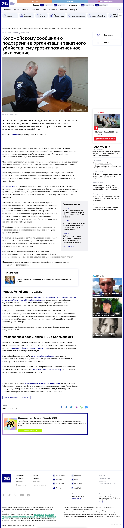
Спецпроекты (69, 1)
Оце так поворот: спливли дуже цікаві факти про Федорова (106, 314)
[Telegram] (66, 407)
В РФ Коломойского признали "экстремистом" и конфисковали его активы (43, 280)
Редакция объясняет (77, 487)
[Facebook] (61, 407)
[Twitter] (71, 407)
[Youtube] (21, 495)
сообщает (14, 134)
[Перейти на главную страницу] (5, 3)
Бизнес (16, 9)
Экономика (6, 9)
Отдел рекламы (104, 478)
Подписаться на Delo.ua (106, 139)
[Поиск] (116, 9)
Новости (63, 9)
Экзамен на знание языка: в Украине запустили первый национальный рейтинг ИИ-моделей (73, 214)
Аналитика (60, 483)
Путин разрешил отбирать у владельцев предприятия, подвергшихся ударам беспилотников (73, 226)
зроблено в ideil (116, 525)
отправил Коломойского (43, 356)
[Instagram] (28, 495)
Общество (53, 9)
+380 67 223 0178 (78, 496)
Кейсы (76, 479)
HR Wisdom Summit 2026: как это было (106, 133)
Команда (102, 475)
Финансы (25, 9)
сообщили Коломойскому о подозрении (30, 348)
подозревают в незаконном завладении (42, 383)
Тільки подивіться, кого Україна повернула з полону (106, 294)
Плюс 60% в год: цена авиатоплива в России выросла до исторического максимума (106, 198)
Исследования (61, 488)
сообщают (10, 186)
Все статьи (108, 42)
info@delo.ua (103, 502)
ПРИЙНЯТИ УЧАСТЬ (30, 430)
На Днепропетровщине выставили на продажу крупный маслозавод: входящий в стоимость (71, 239)
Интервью (78, 483)
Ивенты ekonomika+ (40, 485)
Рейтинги (34, 1)
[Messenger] (86, 407)
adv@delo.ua (76, 498)
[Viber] (76, 407)
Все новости (68, 246)
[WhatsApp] (81, 407)
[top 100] (13, 3)
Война (44, 9)
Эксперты (73, 9)
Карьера (35, 9)
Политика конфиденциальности (107, 483)
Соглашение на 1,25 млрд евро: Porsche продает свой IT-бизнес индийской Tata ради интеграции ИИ (106, 187)
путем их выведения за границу (47, 369)
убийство (25, 397)
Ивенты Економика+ (105, 1)
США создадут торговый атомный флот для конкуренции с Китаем (105, 208)
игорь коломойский (11, 397)
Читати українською (21, 33)
